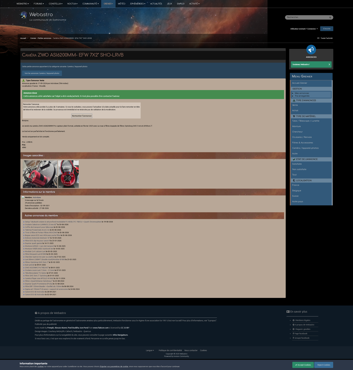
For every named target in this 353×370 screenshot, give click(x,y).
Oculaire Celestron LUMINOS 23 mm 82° (41, 224)
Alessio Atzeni (61, 328)
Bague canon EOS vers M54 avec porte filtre (43, 235)
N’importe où (317, 17)
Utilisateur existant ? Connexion (303, 29)
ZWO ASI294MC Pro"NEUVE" (36, 267)
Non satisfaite (299, 169)
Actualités (156, 4)
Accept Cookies (304, 365)
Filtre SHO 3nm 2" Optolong (36, 275)
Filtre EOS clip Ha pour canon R (37, 241)
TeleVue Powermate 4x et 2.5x (37, 230)
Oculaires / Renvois (302, 137)
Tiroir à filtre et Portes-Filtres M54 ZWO (41, 232)
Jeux (169, 4)
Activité (193, 4)
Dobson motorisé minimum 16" (37, 238)
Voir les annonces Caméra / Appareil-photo (42, 73)
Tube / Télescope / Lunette (305, 121)
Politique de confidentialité (170, 350)
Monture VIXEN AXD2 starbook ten (39, 249)
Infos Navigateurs (120, 335)
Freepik (50, 328)
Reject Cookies (323, 365)
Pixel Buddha (73, 328)
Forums (38, 4)
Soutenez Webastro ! (301, 64)
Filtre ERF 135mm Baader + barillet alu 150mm (43, 286)
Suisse (295, 196)
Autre (295, 153)
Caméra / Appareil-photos (305, 148)
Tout (294, 175)
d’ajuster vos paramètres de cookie (114, 366)
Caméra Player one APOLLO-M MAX (39, 278)
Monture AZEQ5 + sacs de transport (40, 246)
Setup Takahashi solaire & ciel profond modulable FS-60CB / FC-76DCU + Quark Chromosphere (63, 222)
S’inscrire (326, 29)
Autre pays (297, 201)
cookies (41, 366)
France (295, 185)
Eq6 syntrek (30, 265)
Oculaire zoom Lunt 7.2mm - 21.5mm (39, 270)
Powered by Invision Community (176, 356)
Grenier (107, 4)
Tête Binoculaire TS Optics (35, 273)
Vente (295, 105)
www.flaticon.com (101, 328)
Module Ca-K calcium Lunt (35, 251)
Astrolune (37, 197)
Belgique (296, 190)
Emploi (180, 4)
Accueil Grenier (299, 83)
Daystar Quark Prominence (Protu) (39, 284)
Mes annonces (302, 93)
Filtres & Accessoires (302, 143)
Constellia (55, 4)
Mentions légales (302, 320)
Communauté (89, 4)
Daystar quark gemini (34, 243)
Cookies (203, 350)
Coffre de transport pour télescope (39, 227)
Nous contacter (191, 350)
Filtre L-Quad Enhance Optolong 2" (39, 281)
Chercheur (297, 132)
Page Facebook (301, 333)
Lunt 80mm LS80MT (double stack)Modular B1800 (45, 259)
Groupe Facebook (302, 338)
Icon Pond (84, 328)
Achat (295, 110)
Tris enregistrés (302, 96)
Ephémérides (137, 4)
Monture (296, 126)
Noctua (71, 4)
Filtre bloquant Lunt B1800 (35, 254)
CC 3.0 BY (125, 328)
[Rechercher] (330, 17)
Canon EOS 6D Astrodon (35, 292)
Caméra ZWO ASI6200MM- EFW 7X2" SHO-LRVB (72, 38)
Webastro (22, 4)
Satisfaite (297, 164)
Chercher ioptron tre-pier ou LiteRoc (39, 257)
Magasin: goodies (302, 329)
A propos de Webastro (304, 325)
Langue (149, 350)
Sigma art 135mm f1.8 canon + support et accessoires (47, 289)
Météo (121, 4)
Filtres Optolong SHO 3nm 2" (36, 262)
